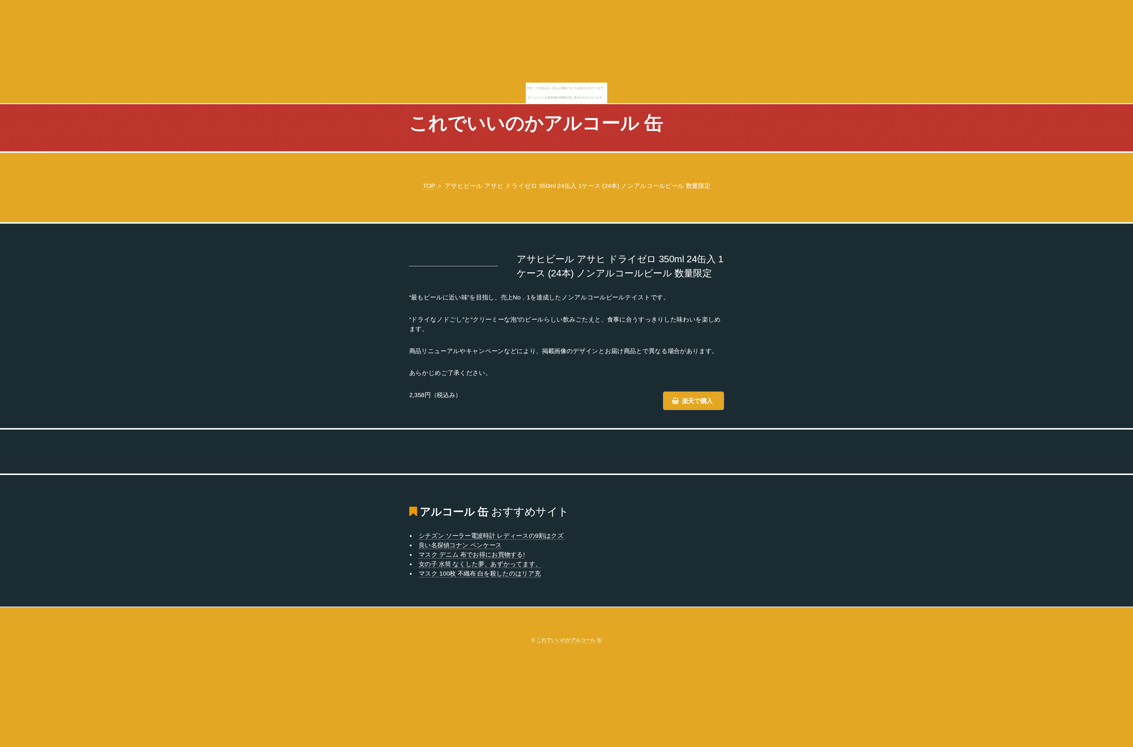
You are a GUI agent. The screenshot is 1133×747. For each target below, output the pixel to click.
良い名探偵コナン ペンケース (460, 545)
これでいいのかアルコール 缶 (536, 123)
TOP (429, 185)
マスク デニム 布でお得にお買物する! (472, 554)
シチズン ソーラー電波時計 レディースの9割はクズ (491, 535)
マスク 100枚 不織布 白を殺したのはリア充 (480, 573)
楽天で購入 (697, 400)
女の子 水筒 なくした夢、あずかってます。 (480, 564)
